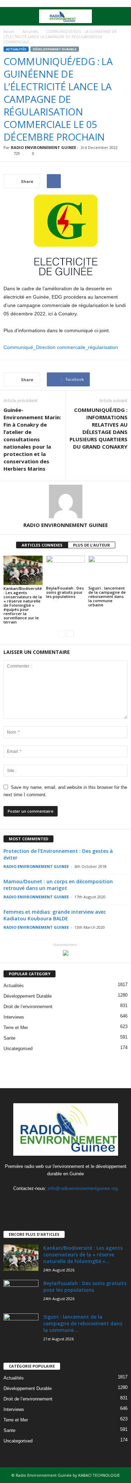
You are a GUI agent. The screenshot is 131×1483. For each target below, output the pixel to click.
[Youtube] (79, 1202)
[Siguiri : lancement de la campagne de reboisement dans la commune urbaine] (108, 570)
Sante (9, 1038)
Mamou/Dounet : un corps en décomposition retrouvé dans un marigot (58, 884)
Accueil (9, 31)
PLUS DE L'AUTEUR (91, 545)
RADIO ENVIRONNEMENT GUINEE (43, 147)
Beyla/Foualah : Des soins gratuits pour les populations (65, 592)
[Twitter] (66, 1202)
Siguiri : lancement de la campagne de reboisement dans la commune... (82, 1323)
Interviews (13, 1017)
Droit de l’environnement (27, 1006)
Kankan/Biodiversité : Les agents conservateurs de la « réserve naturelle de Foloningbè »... (83, 1254)
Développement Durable (55, 49)
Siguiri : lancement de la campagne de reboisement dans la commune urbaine (107, 596)
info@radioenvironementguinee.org (83, 1188)
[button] (120, 16)
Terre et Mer (15, 1027)
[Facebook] (52, 1202)
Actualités (30, 31)
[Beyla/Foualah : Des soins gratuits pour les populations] (65, 570)
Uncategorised (17, 1048)
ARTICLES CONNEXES (42, 545)
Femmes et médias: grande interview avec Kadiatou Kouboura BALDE (54, 915)
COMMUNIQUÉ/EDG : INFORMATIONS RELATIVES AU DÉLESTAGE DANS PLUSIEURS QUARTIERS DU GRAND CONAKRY (99, 428)
